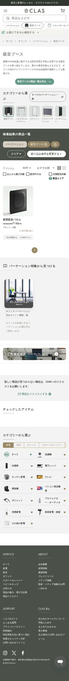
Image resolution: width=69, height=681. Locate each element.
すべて (9, 41)
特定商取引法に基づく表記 (16, 634)
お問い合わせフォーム (14, 642)
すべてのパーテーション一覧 (45, 96)
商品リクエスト (10, 596)
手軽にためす (45, 622)
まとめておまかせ (47, 626)
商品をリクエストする (34, 394)
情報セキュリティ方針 (14, 638)
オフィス (22, 41)
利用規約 (7, 630)
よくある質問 (9, 622)
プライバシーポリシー (14, 626)
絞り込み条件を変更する (45, 153)
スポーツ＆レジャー (52, 445)
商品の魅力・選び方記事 (15, 592)
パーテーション (40, 41)
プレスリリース (46, 576)
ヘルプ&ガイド (10, 618)
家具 (19, 445)
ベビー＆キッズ (10, 584)
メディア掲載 (45, 580)
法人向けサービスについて (51, 618)
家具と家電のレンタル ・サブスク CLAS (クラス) (34, 2)
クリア (15, 153)
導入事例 (42, 630)
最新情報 (42, 572)
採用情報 (42, 568)
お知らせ (7, 588)
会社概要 (42, 564)
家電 (8, 445)
